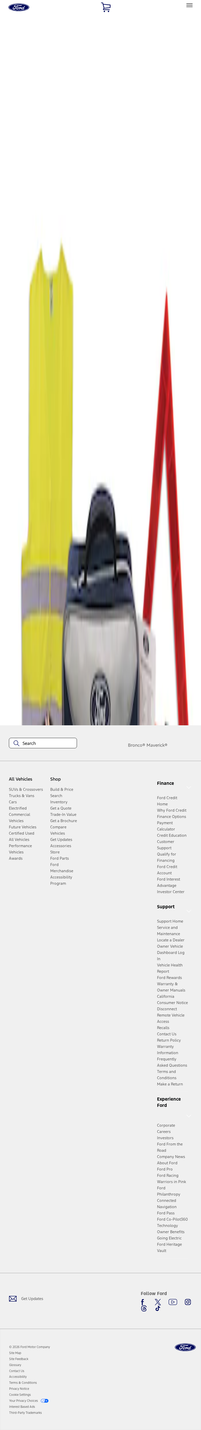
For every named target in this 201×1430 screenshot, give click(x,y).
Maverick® (157, 745)
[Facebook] (144, 1302)
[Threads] (144, 1308)
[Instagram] (188, 1302)
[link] (15, 1353)
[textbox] (42, 743)
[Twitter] (158, 1302)
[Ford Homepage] (185, 1347)
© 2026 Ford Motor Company (29, 1347)
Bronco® (136, 745)
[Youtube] (173, 1302)
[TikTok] (158, 1308)
